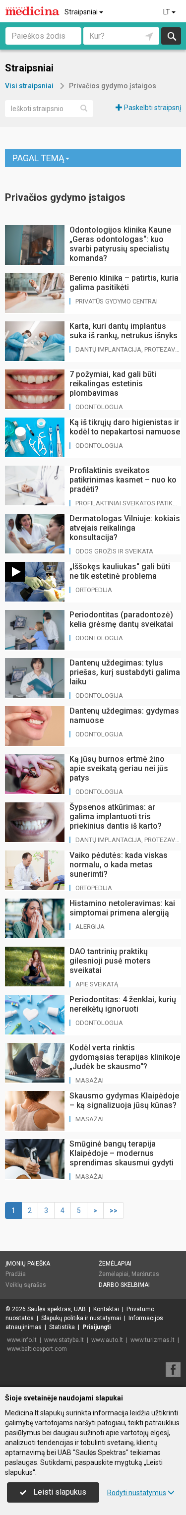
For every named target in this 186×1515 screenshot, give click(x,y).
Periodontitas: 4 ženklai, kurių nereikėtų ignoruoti (122, 1004)
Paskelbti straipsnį (152, 108)
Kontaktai (106, 1309)
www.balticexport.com (37, 1348)
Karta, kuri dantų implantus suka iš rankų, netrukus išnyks (123, 330)
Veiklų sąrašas (25, 1284)
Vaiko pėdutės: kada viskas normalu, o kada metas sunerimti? (118, 864)
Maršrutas (145, 1274)
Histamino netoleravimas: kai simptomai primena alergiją (122, 908)
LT (167, 12)
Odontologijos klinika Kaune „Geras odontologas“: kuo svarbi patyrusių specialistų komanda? (120, 244)
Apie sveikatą (96, 984)
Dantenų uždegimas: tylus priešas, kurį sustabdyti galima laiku (124, 672)
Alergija (90, 926)
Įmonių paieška (27, 1263)
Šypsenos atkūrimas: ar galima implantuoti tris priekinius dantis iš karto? (115, 816)
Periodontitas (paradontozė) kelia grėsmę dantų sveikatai (121, 619)
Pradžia (15, 1274)
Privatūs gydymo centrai (116, 301)
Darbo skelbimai (124, 1284)
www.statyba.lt (64, 1339)
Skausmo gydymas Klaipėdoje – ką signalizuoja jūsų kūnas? (124, 1100)
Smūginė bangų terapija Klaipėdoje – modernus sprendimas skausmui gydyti (121, 1153)
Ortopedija (93, 590)
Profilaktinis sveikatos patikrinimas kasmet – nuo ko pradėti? (123, 480)
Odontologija (99, 407)
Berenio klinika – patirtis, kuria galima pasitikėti (124, 282)
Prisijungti (96, 1327)
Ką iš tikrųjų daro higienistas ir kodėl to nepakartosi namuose (124, 427)
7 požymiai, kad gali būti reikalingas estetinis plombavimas (112, 383)
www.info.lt (22, 1339)
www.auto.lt (107, 1339)
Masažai (89, 1080)
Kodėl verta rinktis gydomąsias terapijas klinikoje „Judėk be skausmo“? (124, 1057)
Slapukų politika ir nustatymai (81, 1318)
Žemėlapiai (115, 1263)
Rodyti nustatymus (136, 1493)
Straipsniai (81, 12)
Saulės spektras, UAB (56, 1309)
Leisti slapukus (58, 1492)
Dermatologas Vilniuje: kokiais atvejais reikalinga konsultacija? (124, 528)
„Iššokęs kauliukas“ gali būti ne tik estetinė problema (119, 571)
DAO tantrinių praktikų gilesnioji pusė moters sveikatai (110, 961)
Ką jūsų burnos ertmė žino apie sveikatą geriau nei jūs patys (118, 768)
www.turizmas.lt (152, 1339)
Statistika (62, 1327)
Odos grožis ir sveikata (114, 551)
